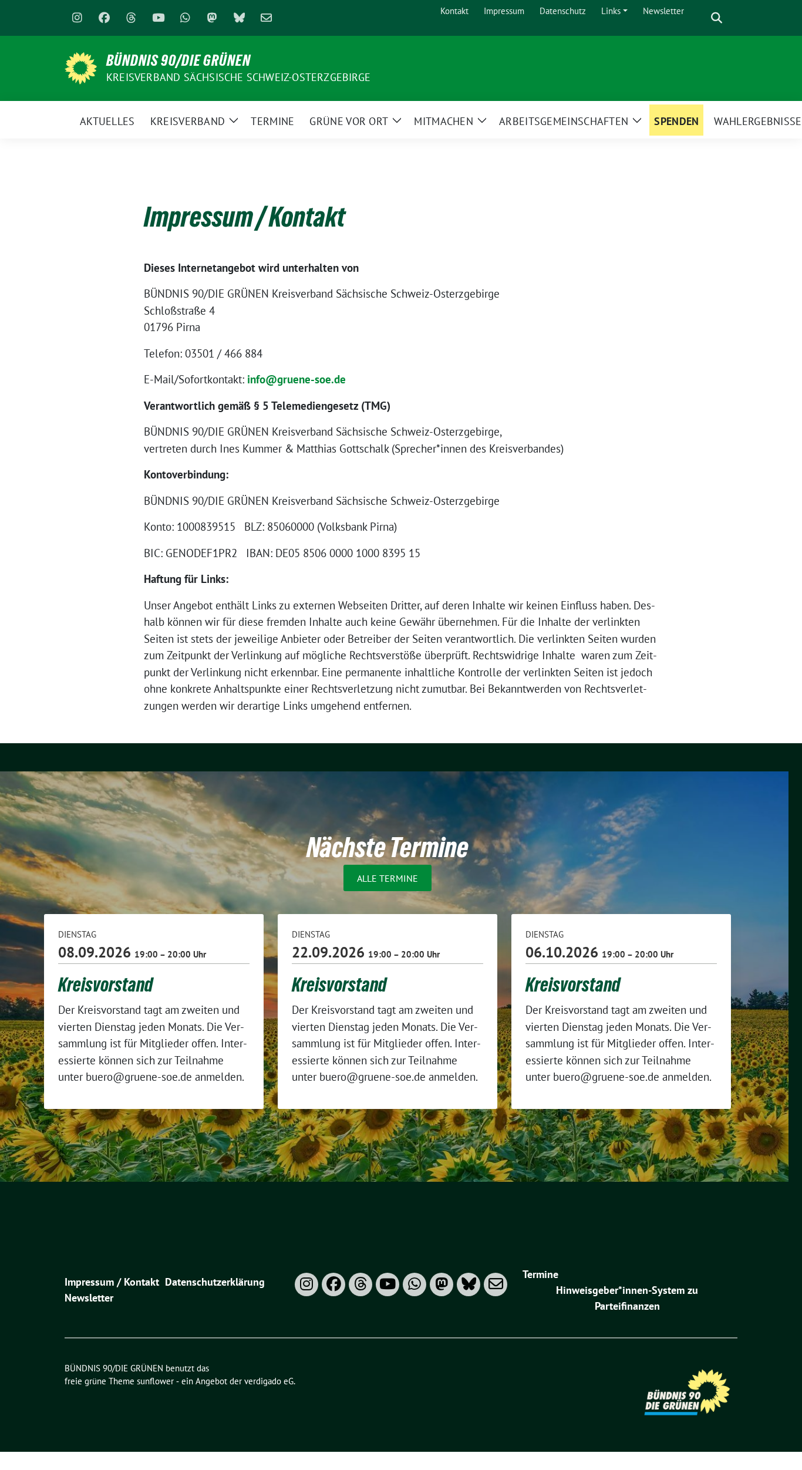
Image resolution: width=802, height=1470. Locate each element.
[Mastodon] (212, 18)
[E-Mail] (266, 18)
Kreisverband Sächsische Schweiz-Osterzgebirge (238, 77)
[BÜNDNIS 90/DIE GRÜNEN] (81, 67)
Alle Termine (387, 878)
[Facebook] (104, 18)
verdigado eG (269, 1381)
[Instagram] (77, 18)
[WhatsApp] (185, 18)
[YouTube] (158, 18)
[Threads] (131, 18)
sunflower (155, 1381)
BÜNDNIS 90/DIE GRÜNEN (178, 60)
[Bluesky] (239, 18)
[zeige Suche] (716, 18)
